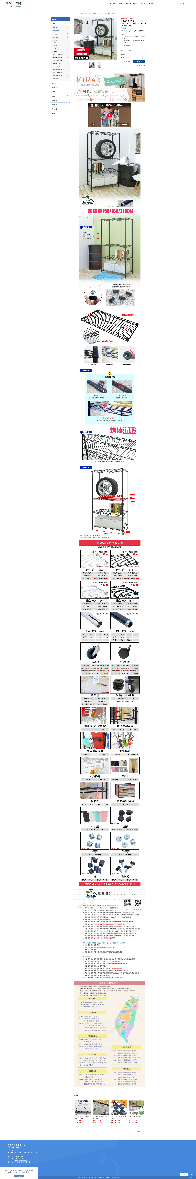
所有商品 (54, 23)
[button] (180, 4)
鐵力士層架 (101, 13)
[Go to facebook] (192, 1174)
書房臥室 (54, 96)
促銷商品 (120, 4)
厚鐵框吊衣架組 (57, 73)
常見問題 (136, 4)
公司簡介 (144, 4)
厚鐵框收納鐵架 (57, 57)
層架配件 (54, 83)
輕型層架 (55, 34)
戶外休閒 (54, 109)
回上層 (139, 1131)
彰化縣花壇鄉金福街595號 (23, 1162)
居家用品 (54, 113)
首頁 (82, 13)
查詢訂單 (151, 4)
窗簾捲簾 (54, 100)
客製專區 (55, 79)
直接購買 (139, 61)
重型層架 (107, 13)
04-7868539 (19, 1156)
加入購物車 (127, 61)
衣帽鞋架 (54, 92)
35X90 (55, 40)
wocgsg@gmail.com (21, 1160)
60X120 (55, 51)
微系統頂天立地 (57, 76)
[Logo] (14, 4)
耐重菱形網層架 (57, 54)
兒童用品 (54, 105)
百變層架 (93, 13)
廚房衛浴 (54, 87)
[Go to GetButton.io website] (192, 1177)
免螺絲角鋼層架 (57, 63)
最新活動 (128, 4)
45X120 (55, 48)
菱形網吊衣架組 (57, 69)
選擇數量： (124, 57)
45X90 (55, 43)
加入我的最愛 (141, 65)
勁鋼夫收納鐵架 (57, 60)
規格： (122, 50)
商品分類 (112, 4)
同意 (19, 1176)
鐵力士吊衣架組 (57, 66)
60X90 (113, 13)
